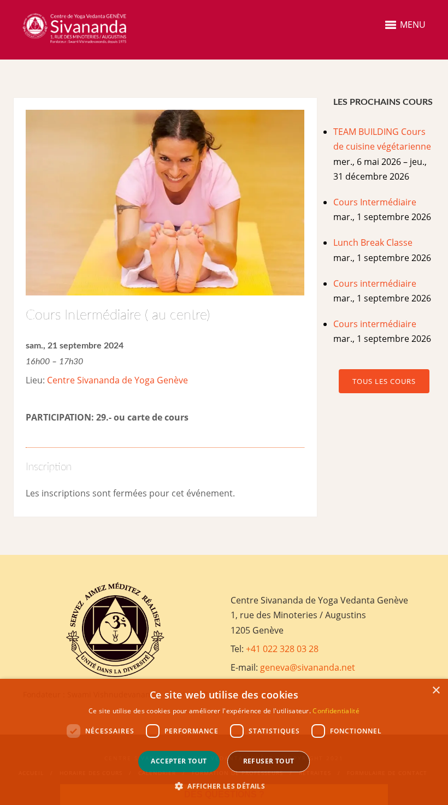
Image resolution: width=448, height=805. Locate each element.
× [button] (436, 690)
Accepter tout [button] (179, 761)
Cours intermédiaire (374, 283)
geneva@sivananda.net (307, 667)
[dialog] (224, 742)
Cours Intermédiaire (374, 202)
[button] (224, 786)
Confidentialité (336, 710)
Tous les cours (384, 381)
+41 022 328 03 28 (282, 649)
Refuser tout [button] (268, 761)
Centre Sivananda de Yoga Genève (117, 380)
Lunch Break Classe (372, 242)
